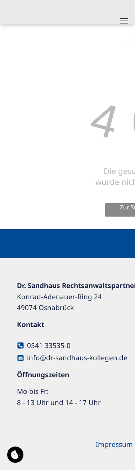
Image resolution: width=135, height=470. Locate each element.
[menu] (124, 21)
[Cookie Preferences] (15, 455)
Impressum (114, 444)
